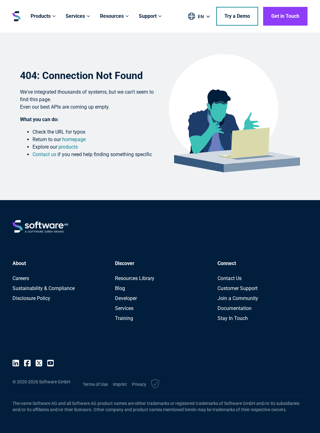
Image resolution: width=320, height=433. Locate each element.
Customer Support (238, 288)
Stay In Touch (233, 318)
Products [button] (41, 16)
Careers (20, 278)
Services (124, 308)
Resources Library (134, 278)
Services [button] (75, 16)
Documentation (235, 308)
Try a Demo (237, 16)
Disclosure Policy (31, 298)
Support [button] (148, 16)
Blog (120, 288)
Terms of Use (95, 384)
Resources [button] (112, 16)
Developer (126, 298)
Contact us (44, 154)
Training (124, 318)
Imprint (120, 384)
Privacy (139, 384)
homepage (74, 139)
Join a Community (238, 298)
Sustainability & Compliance (43, 288)
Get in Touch (285, 16)
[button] (155, 384)
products (68, 147)
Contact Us (230, 278)
